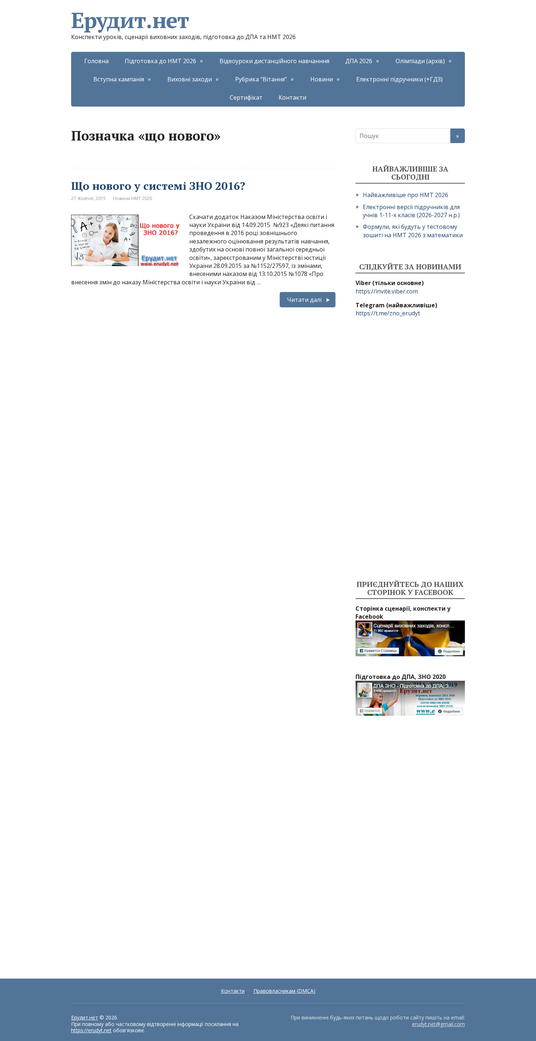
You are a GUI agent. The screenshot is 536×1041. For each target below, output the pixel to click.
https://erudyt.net (91, 1030)
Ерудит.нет (130, 20)
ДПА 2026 (358, 61)
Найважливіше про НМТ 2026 (405, 195)
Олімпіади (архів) (420, 61)
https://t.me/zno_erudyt (388, 313)
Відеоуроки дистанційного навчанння (274, 61)
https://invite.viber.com (387, 291)
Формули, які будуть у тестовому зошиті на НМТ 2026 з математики (413, 231)
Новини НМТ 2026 (132, 198)
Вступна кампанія (118, 79)
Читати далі (304, 300)
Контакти (292, 97)
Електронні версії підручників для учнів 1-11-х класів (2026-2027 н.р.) (411, 211)
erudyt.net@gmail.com (438, 1024)
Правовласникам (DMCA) (284, 990)
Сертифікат (246, 97)
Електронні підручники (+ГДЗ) (399, 79)
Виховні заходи (189, 79)
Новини (321, 79)
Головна (96, 61)
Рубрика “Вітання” (261, 79)
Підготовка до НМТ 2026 (160, 61)
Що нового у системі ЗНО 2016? (158, 185)
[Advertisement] (410, 448)
